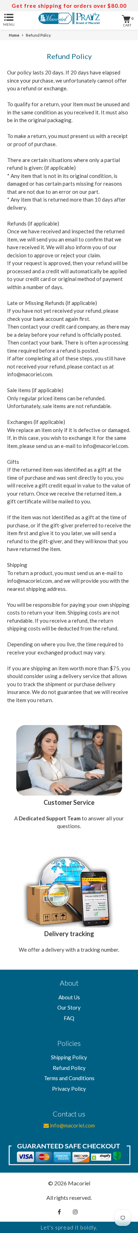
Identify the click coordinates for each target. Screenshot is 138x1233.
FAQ (69, 1018)
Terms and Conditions (69, 1078)
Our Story (69, 1007)
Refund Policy (69, 1068)
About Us (69, 997)
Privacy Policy (69, 1088)
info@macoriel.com (72, 1125)
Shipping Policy (69, 1057)
